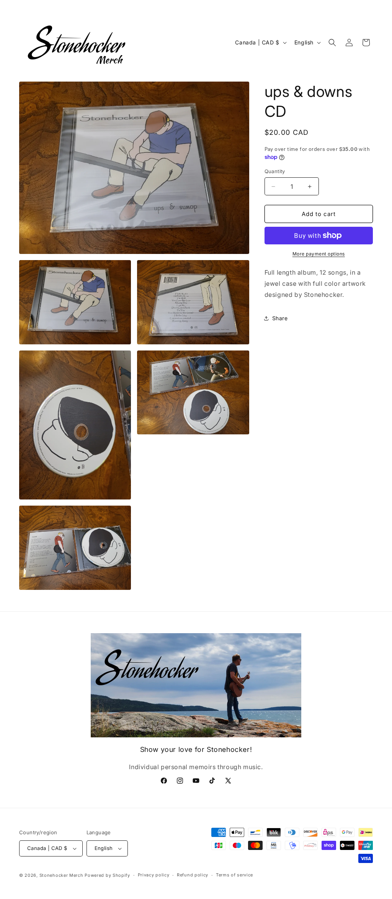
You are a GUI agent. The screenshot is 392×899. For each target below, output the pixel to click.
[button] (332, 42)
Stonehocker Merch (61, 875)
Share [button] (280, 318)
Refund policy (192, 875)
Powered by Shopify (107, 875)
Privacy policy (154, 875)
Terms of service (234, 875)
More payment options (318, 254)
